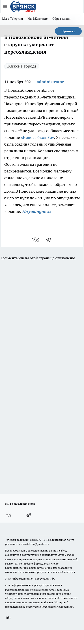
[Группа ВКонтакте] (8, 515)
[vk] (36, 239)
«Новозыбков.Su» (37, 137)
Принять (68, 31)
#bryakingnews (36, 211)
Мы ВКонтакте (38, 19)
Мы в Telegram (12, 19)
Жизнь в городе (22, 66)
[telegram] (49, 239)
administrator (50, 81)
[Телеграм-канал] (28, 515)
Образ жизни (61, 19)
